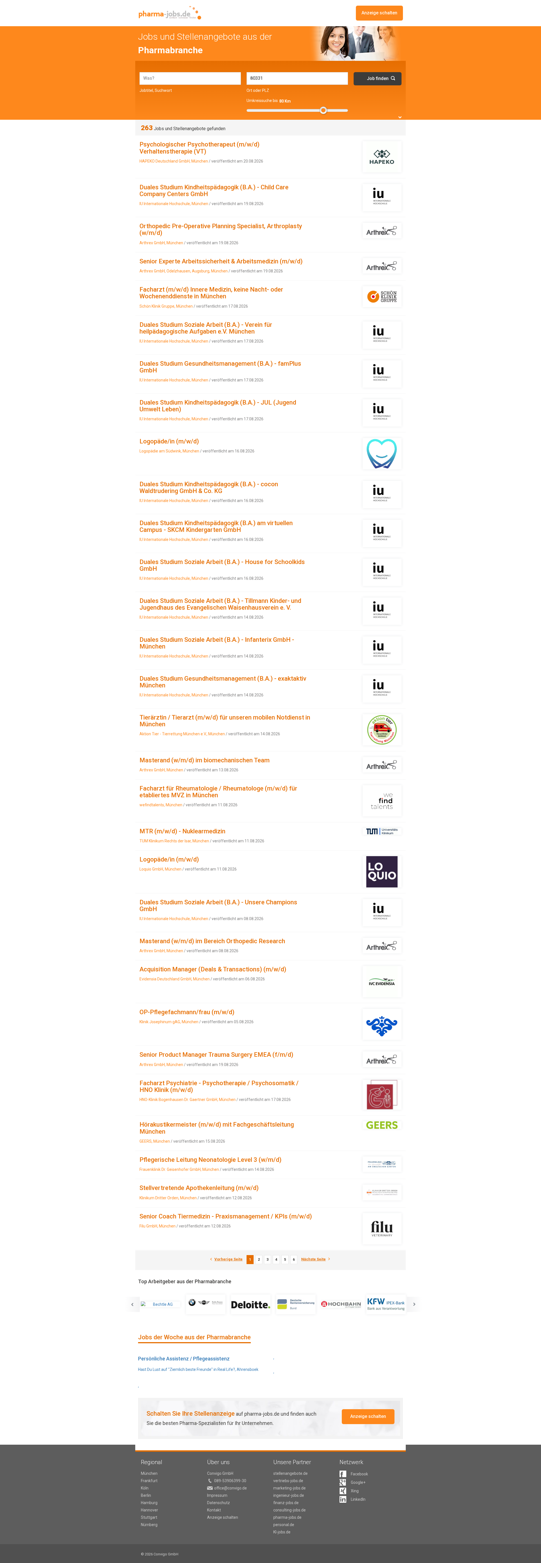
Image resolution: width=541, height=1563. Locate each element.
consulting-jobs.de (289, 1510)
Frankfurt (149, 1480)
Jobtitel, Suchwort (155, 90)
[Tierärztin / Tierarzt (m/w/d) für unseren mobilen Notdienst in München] (382, 729)
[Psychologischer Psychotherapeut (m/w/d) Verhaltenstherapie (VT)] (382, 156)
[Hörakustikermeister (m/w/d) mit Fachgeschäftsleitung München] (382, 1125)
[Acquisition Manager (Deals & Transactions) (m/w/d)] (382, 981)
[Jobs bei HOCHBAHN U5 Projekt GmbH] (341, 1304)
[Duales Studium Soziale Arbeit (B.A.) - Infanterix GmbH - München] (382, 650)
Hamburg (149, 1502)
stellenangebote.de (290, 1473)
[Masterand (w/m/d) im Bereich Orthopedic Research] (382, 945)
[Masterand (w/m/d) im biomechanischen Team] (382, 764)
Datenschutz (218, 1502)
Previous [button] (132, 1304)
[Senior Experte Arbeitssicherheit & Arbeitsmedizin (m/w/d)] (382, 266)
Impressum (217, 1495)
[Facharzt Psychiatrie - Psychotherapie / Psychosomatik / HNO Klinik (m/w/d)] (382, 1095)
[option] (160, 1304)
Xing (355, 1491)
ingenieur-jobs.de (288, 1495)
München (149, 1473)
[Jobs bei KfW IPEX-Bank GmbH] (386, 1304)
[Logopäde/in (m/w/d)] (382, 453)
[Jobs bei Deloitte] (251, 1304)
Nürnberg (149, 1524)
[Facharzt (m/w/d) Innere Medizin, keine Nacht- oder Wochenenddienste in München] (382, 296)
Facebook (359, 1474)
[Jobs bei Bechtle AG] (160, 1304)
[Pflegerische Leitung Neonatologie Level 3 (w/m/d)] (382, 1164)
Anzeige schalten (379, 12)
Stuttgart (149, 1517)
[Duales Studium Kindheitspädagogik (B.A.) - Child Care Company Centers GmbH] (382, 197)
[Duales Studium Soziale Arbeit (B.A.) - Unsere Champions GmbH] (382, 912)
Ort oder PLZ (258, 90)
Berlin (146, 1495)
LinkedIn (358, 1499)
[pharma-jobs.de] (169, 13)
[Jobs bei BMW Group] (206, 1304)
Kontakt (214, 1510)
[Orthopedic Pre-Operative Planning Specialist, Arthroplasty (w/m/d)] (382, 230)
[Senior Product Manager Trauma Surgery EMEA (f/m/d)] (382, 1059)
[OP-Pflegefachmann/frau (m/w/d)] (382, 1024)
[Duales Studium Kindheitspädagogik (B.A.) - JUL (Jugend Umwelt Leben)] (382, 413)
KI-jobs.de (282, 1532)
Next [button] (414, 1304)
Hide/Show (400, 117)
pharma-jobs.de (287, 1517)
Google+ (358, 1482)
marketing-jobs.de (289, 1488)
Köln (144, 1488)
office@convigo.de (230, 1488)
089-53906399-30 (230, 1480)
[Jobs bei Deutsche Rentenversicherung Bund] (296, 1304)
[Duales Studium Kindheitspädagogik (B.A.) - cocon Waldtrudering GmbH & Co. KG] (382, 494)
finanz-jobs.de (286, 1502)
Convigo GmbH (220, 1473)
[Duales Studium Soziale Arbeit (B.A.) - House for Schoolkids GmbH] (382, 572)
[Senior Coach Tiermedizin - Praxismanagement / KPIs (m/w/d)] (382, 1228)
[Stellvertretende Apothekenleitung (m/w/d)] (382, 1192)
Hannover (149, 1510)
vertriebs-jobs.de (288, 1480)
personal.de (283, 1524)
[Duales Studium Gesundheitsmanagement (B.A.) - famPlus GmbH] (382, 374)
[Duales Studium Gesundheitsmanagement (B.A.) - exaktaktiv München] (382, 689)
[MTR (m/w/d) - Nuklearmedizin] (382, 831)
